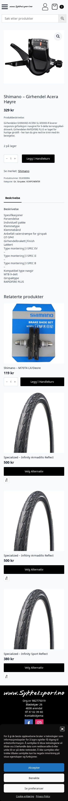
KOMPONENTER (33, 181)
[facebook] (29, 723)
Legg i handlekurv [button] (42, 381)
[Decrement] (7, 158)
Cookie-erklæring (25, 796)
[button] (62, 729)
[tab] (13, 198)
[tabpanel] (34, 245)
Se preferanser (34, 788)
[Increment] (15, 158)
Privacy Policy (43, 796)
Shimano (23, 171)
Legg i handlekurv (38, 158)
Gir (15, 181)
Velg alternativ (34, 471)
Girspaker (21, 181)
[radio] (6, 480)
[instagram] (39, 723)
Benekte (34, 778)
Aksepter (34, 767)
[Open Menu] (5, 7)
